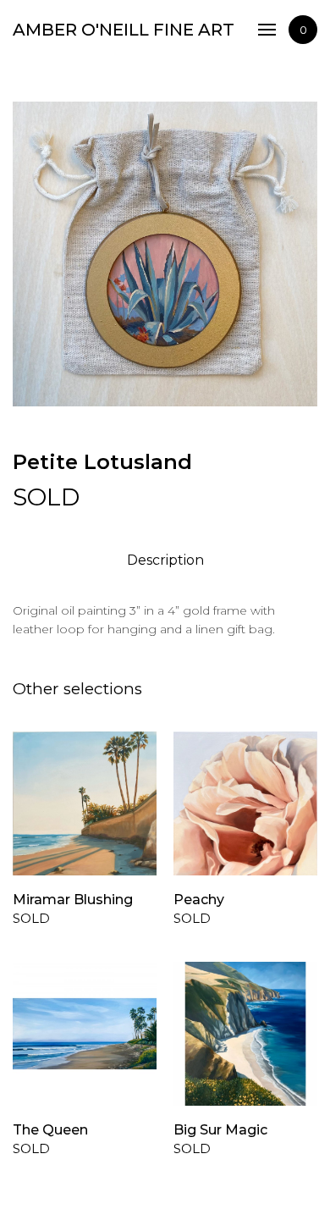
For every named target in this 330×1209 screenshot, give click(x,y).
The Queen (50, 1130)
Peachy (198, 900)
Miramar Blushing (73, 900)
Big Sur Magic (220, 1130)
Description (165, 560)
